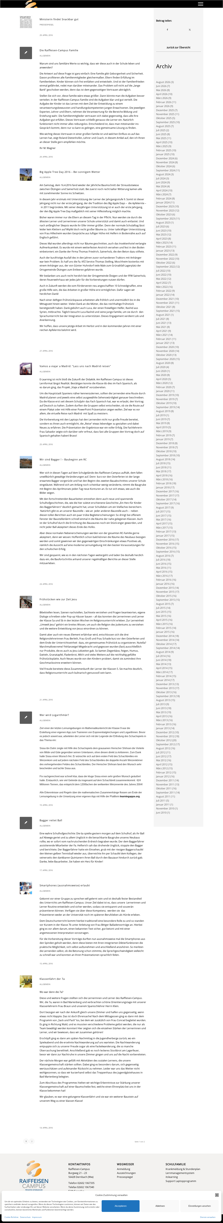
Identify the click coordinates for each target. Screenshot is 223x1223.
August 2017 (163, 507)
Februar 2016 (163, 579)
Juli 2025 (161, 130)
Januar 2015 (163, 632)
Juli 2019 (161, 415)
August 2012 (163, 748)
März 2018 (162, 479)
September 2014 (165, 648)
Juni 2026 (161, 86)
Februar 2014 (163, 676)
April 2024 (161, 190)
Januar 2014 (163, 680)
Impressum (37, 1217)
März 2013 (162, 720)
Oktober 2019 (164, 403)
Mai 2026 (161, 90)
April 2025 (161, 142)
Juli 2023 (161, 226)
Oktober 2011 (164, 788)
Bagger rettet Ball (51, 820)
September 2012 (165, 744)
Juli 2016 (161, 559)
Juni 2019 (161, 419)
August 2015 (163, 604)
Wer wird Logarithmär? (54, 715)
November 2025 (165, 114)
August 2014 (163, 652)
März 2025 (162, 146)
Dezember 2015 (165, 587)
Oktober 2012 (164, 740)
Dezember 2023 (165, 206)
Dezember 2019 (165, 395)
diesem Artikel (116, 138)
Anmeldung (123, 1169)
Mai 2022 (161, 278)
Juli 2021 (161, 319)
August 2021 (163, 314)
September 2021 (165, 311)
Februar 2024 (163, 198)
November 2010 (165, 808)
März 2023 (162, 242)
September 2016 (165, 551)
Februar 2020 (163, 387)
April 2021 (161, 331)
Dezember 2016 (165, 539)
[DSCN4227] (26, 981)
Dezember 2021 (165, 299)
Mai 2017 (161, 519)
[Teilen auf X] (190, 29)
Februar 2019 (163, 435)
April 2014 (161, 668)
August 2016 (163, 555)
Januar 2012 (163, 776)
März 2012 (162, 768)
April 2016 (161, 571)
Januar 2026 (163, 106)
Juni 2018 (161, 467)
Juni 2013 (161, 708)
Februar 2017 (163, 531)
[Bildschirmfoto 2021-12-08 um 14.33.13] (26, 22)
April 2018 (161, 475)
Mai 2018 (161, 471)
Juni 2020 (161, 371)
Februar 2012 (163, 772)
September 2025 (165, 122)
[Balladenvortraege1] (26, 888)
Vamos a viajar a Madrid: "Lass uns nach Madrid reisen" (75, 366)
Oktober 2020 (164, 355)
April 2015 (161, 620)
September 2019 (165, 407)
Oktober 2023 (164, 214)
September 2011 (165, 792)
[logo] (31, 4)
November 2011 (165, 784)
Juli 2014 (161, 656)
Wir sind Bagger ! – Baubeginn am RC (63, 459)
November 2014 (165, 640)
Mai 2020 (161, 375)
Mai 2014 (161, 664)
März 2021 (162, 335)
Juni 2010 (161, 812)
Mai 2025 (161, 138)
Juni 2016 (161, 563)
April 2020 (161, 379)
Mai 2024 (161, 186)
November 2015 (165, 591)
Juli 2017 (161, 511)
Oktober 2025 (164, 118)
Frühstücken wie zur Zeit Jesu (58, 599)
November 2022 (165, 258)
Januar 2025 (163, 154)
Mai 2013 (161, 712)
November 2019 (165, 399)
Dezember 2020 (165, 347)
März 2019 (162, 431)
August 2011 (163, 796)
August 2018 (163, 459)
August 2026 (163, 82)
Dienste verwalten (207, 1217)
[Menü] (199, 4)
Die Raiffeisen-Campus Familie (59, 50)
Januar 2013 (163, 728)
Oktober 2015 (164, 596)
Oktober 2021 (164, 307)
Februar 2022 (163, 290)
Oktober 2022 (164, 262)
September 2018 (165, 455)
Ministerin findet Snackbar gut (59, 19)
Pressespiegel (47, 24)
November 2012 (165, 736)
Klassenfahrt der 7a (52, 979)
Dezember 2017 (165, 491)
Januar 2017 (163, 535)
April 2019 (161, 427)
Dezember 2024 (165, 158)
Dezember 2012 (165, 732)
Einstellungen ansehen (199, 1206)
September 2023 (165, 218)
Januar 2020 (163, 391)
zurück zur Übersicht (178, 47)
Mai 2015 (161, 616)
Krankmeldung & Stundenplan (183, 1169)
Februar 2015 (163, 628)
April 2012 (161, 764)
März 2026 (162, 98)
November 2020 (165, 351)
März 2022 (162, 286)
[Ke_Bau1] (26, 462)
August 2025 (163, 126)
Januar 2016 (163, 584)
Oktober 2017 (164, 499)
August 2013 (163, 700)
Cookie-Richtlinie (12, 1217)
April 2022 (161, 282)
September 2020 (165, 359)
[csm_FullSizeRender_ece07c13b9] (26, 369)
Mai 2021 (161, 327)
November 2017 (165, 495)
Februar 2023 (163, 246)
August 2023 (163, 222)
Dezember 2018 (165, 443)
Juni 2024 (161, 182)
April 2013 (161, 716)
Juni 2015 (161, 611)
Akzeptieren (121, 1206)
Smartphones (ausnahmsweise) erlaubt (65, 885)
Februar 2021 (163, 339)
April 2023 (161, 238)
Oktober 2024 (164, 166)
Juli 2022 (161, 270)
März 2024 (162, 194)
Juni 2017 (161, 515)
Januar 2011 (163, 804)
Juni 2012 (161, 756)
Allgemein (45, 55)
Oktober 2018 (164, 451)
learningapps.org (130, 796)
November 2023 (165, 210)
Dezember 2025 (165, 110)
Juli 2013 (161, 704)
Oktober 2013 (164, 692)
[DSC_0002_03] (26, 602)
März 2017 (162, 527)
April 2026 (161, 94)
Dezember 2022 (165, 254)
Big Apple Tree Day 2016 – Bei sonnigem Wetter (70, 172)
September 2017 (165, 503)
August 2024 (163, 174)
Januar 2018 (163, 487)
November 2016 (165, 543)
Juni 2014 (161, 660)
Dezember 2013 (165, 684)
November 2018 (165, 447)
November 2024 (165, 162)
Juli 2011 (161, 800)
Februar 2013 (163, 724)
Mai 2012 (161, 760)
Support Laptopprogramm (181, 1181)
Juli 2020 (161, 367)
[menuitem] (199, 4)
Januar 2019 (163, 439)
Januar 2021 (163, 343)
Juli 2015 (161, 608)
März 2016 (162, 575)
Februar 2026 (163, 102)
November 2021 (165, 302)
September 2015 (165, 599)
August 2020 (163, 363)
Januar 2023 (163, 250)
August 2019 (163, 411)
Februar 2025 (163, 150)
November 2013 (165, 688)
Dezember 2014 (165, 636)
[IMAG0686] (26, 174)
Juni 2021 (161, 323)
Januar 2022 (163, 294)
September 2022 (165, 266)
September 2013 (165, 696)
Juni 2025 (161, 134)
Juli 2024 (161, 178)
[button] (216, 1195)
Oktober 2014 (164, 644)
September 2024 (165, 170)
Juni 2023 (161, 230)
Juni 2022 (161, 274)
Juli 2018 (161, 463)
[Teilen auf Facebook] (167, 29)
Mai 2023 (161, 234)
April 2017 (161, 523)
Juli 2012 (161, 752)
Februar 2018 (163, 483)
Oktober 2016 (164, 547)
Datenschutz (25, 1217)
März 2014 (162, 672)
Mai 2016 (161, 567)
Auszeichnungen (126, 1173)
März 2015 (162, 624)
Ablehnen (160, 1206)
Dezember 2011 (165, 780)
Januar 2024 (163, 202)
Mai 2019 (161, 423)
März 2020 (162, 383)
